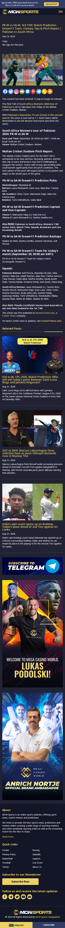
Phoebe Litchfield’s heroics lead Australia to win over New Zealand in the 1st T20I (32, 307)
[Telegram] (38, 91)
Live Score (37, 862)
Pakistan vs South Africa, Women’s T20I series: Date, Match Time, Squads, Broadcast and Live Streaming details (31, 227)
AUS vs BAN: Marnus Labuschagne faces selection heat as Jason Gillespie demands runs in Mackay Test (29, 453)
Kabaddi (36, 854)
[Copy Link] (44, 91)
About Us (37, 866)
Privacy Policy (9, 854)
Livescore (48, 924)
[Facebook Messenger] (27, 91)
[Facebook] (4, 91)
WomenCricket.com (45, 312)
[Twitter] (10, 91)
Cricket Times (9, 315)
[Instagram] (16, 91)
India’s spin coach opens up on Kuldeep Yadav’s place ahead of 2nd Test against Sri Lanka (30, 526)
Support (36, 858)
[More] (49, 91)
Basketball (7, 858)
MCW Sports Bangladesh (47, 916)
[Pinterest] (32, 91)
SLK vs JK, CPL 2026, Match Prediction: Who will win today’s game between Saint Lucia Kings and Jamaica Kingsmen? (30, 379)
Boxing (36, 850)
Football (6, 862)
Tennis (5, 866)
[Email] (21, 91)
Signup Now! (51, 4)
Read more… (8, 836)
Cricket (5, 850)
